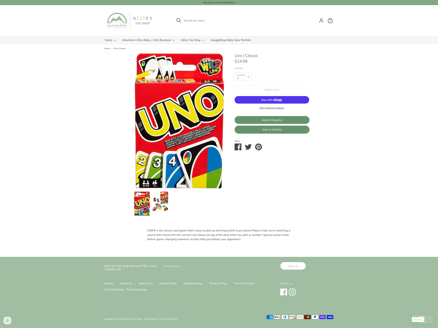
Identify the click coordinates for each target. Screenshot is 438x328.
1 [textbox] (238, 78)
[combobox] (243, 76)
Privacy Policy (218, 283)
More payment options (272, 108)
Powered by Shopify (167, 319)
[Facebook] (283, 290)
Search (108, 283)
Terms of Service (244, 283)
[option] (179, 122)
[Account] (321, 19)
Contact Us (146, 283)
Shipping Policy (193, 283)
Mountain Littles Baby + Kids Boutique (147, 40)
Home (109, 40)
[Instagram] (292, 290)
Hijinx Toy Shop (191, 40)
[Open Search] (178, 20)
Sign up (293, 266)
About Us (126, 283)
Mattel (240, 68)
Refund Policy (168, 283)
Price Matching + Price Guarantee (125, 289)
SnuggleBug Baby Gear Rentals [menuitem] (230, 40)
